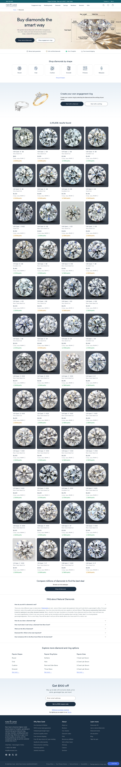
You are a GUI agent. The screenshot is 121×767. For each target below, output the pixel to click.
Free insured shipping (40, 736)
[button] (60, 604)
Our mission (65, 731)
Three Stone (48, 669)
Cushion (14, 665)
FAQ (63, 736)
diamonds (45, 608)
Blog (91, 736)
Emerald (14, 669)
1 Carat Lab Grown (83, 658)
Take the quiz (94, 739)
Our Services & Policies (40, 725)
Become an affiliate (67, 739)
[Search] (104, 5)
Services (64, 750)
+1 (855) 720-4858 (10, 747)
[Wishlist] (108, 5)
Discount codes (66, 733)
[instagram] (16, 755)
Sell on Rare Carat (67, 742)
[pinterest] (10, 755)
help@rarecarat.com (11, 750)
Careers (64, 747)
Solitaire (47, 658)
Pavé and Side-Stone (51, 665)
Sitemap (64, 745)
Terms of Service (74, 764)
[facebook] (6, 755)
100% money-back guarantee (42, 728)
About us (64, 725)
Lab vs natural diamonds (97, 728)
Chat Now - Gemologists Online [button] (14, 745)
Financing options (39, 747)
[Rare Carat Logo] (11, 5)
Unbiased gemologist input (41, 731)
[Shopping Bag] (113, 5)
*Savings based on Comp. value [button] (98, 764)
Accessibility (84, 764)
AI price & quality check (40, 733)
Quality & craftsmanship (41, 742)
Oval (13, 662)
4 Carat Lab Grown (83, 669)
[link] (9, 1)
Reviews (64, 728)
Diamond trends (95, 731)
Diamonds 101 (94, 725)
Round (14, 658)
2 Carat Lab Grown (83, 662)
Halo (45, 662)
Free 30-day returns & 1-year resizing (44, 739)
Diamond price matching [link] (41, 745)
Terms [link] (69, 712)
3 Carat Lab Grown (83, 665)
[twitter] (13, 755)
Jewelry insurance (39, 750)
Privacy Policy (49, 764)
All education (94, 733)
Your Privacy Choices (61, 764)
